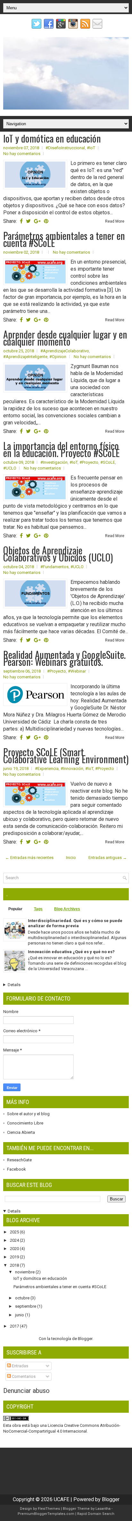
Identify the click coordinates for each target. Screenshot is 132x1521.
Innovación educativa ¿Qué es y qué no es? (71, 951)
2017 (15, 1326)
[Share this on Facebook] (21, 221)
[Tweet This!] (28, 221)
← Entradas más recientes (29, 857)
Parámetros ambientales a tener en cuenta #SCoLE (64, 239)
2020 (15, 1248)
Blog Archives (67, 909)
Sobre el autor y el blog (28, 1113)
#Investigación (54, 462)
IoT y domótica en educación (52, 138)
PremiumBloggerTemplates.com (46, 1514)
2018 (15, 1265)
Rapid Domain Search (95, 1514)
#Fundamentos (54, 566)
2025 (15, 1232)
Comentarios (23, 1376)
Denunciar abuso (26, 1390)
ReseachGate (19, 1159)
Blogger (85, 1338)
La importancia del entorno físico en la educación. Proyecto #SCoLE (61, 449)
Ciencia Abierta (21, 1132)
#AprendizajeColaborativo (64, 350)
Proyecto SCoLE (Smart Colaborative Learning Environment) (65, 755)
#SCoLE (107, 462)
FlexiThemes (49, 1509)
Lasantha (103, 1509)
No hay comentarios (21, 153)
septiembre (26, 1306)
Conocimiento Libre (25, 1123)
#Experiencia (47, 768)
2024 (15, 1240)
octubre (22, 1298)
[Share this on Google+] (37, 221)
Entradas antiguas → (107, 857)
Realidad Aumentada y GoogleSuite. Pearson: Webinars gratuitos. (64, 658)
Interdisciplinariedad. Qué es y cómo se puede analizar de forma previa (75, 923)
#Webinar (77, 671)
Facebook (16, 1169)
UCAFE (61, 1499)
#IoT (91, 147)
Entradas (19, 1365)
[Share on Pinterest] (46, 221)
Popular (15, 909)
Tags (38, 909)
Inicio (71, 857)
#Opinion (57, 356)
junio (20, 1314)
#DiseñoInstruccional (65, 147)
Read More (114, 221)
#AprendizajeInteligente (25, 356)
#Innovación (72, 768)
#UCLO (9, 468)
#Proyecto (88, 462)
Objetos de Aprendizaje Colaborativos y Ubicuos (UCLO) (58, 554)
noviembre (25, 1272)
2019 (15, 1257)
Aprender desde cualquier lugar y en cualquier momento (65, 338)
